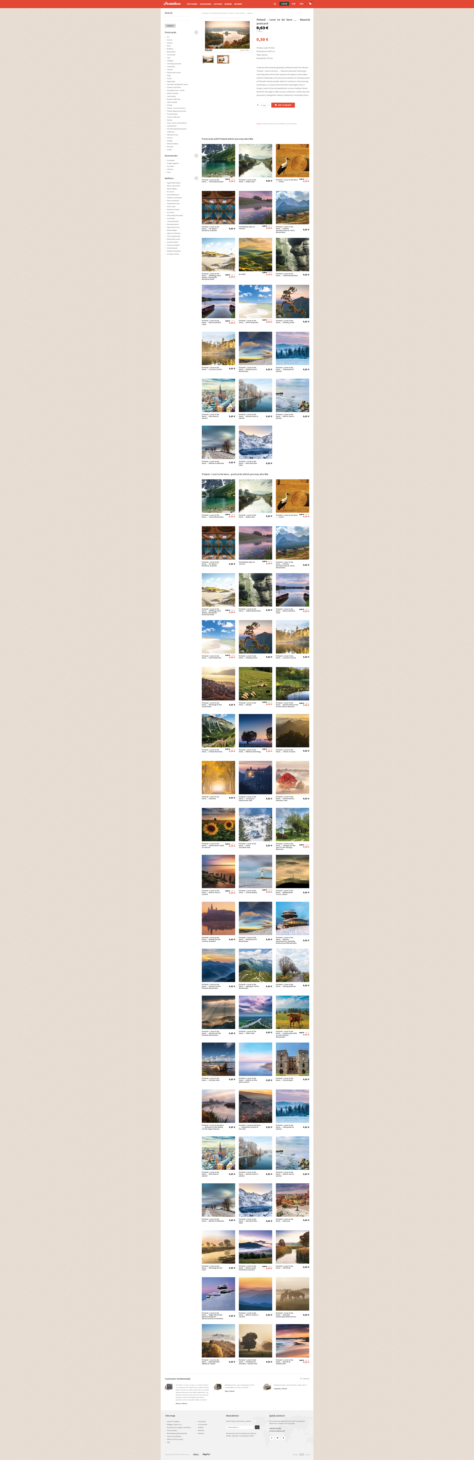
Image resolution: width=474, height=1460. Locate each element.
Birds (169, 46)
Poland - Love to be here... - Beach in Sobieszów (284, 1362)
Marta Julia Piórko (173, 186)
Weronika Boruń (173, 224)
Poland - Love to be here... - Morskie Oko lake (248, 463)
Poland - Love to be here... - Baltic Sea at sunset (211, 892)
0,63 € (227, 179)
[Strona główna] (171, 7)
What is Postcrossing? (175, 1439)
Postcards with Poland (218, 13)
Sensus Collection (173, 117)
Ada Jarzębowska (173, 236)
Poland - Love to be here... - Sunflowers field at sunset (213, 845)
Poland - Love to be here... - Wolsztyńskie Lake (211, 322)
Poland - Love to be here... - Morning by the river (212, 1268)
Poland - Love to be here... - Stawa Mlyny (248, 891)
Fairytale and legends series (177, 84)
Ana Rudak (171, 218)
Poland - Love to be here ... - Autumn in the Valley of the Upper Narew (213, 1127)
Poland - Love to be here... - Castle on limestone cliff (247, 798)
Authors (218, 4)
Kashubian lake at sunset (247, 227)
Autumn (170, 43)
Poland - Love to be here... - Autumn (210, 797)
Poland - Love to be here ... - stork (287, 181)
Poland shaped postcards (176, 111)
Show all (306, 1378)
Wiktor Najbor (172, 189)
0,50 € (232, 181)
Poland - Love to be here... (176, 108)
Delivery (238, 4)
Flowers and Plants (174, 87)
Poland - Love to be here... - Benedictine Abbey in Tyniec (211, 1362)
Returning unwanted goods (177, 1433)
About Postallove (173, 1421)
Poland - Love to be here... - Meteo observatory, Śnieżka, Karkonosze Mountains (286, 940)
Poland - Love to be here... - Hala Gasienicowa (247, 845)
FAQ (168, 1442)
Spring (169, 120)
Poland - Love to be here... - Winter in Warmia (213, 462)
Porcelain (170, 166)
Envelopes (171, 160)
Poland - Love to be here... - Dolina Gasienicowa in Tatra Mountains (285, 229)
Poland (169, 105)
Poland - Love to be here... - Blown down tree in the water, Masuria (287, 704)
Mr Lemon (170, 192)
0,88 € (264, 272)
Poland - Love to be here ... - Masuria (240, 13)
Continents (171, 66)
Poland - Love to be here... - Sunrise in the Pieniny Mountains (211, 1033)
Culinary (170, 69)
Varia (169, 172)
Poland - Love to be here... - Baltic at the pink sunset (248, 1080)
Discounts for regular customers (179, 1427)
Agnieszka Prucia (173, 227)
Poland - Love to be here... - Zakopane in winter (285, 369)
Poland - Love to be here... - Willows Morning (250, 751)
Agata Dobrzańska (173, 183)
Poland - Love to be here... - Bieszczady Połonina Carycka (247, 1268)
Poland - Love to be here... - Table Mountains (287, 274)
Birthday (170, 49)
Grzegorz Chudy (173, 254)
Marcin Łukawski (173, 200)
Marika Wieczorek (173, 239)
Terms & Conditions (174, 1436)
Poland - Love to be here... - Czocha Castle (212, 368)
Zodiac (169, 149)
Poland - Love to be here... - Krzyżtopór (284, 1079)
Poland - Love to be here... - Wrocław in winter (210, 416)
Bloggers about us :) (174, 1424)
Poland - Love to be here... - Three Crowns (285, 751)
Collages (170, 61)
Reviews (228, 4)
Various (169, 138)
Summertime (172, 126)
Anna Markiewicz (173, 195)
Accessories (205, 4)
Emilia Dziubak (172, 248)
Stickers (170, 169)
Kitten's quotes (172, 93)
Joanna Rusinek (172, 221)
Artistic (169, 40)
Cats (168, 58)
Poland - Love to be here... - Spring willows (286, 985)
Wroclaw (170, 146)
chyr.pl (307, 1454)
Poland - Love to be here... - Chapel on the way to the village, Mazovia (285, 846)
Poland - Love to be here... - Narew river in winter (248, 416)
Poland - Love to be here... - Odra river (247, 1032)
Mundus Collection (173, 99)
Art (168, 37)
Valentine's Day (172, 135)
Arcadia (242, 274)
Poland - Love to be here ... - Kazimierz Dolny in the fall (250, 1127)
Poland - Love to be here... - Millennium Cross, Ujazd (284, 892)
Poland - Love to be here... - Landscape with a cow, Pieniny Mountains (286, 1034)
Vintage (170, 141)
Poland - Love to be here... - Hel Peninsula (248, 321)
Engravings (171, 81)
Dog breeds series (174, 72)
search (170, 26)
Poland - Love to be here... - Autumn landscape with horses (286, 1315)
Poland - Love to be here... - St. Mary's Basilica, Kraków (210, 228)
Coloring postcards (174, 63)
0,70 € (269, 274)
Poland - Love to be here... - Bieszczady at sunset (248, 1315)
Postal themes (172, 114)
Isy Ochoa (170, 212)
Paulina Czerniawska (174, 198)
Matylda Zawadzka (174, 251)
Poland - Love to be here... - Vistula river (211, 1079)
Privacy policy (172, 1430)
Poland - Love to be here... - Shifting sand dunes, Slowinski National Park (211, 276)
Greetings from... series (176, 90)
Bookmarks (171, 52)
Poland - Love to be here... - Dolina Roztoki (212, 751)
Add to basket (285, 105)
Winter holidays (172, 144)
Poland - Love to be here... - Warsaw (284, 1220)
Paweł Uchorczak (173, 203)
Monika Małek (172, 230)
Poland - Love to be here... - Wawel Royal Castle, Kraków (211, 939)
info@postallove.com (277, 1431)
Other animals (172, 102)
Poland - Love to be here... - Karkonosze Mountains (248, 369)
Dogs (169, 75)
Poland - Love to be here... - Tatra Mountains (213, 181)
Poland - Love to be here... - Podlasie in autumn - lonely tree (248, 1362)
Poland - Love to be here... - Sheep (247, 704)
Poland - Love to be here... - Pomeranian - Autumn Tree (285, 798)
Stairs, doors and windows (177, 123)
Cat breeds (171, 55)
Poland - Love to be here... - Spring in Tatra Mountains (249, 986)
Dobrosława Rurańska (175, 215)
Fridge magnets (173, 163)
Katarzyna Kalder (173, 245)
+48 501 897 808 (275, 1428)
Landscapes (171, 96)
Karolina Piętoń (172, 242)
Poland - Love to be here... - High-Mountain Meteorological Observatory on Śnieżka (212, 1315)
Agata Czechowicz (174, 233)
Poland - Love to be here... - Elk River (284, 1267)
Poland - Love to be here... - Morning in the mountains (212, 704)
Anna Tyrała (171, 206)
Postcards (192, 4)
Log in (284, 4)
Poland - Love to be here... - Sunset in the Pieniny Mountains (211, 986)
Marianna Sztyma (173, 209)
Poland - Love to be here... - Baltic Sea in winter (285, 416)
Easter (169, 78)
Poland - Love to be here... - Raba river (247, 181)
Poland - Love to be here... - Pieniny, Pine (285, 321)
